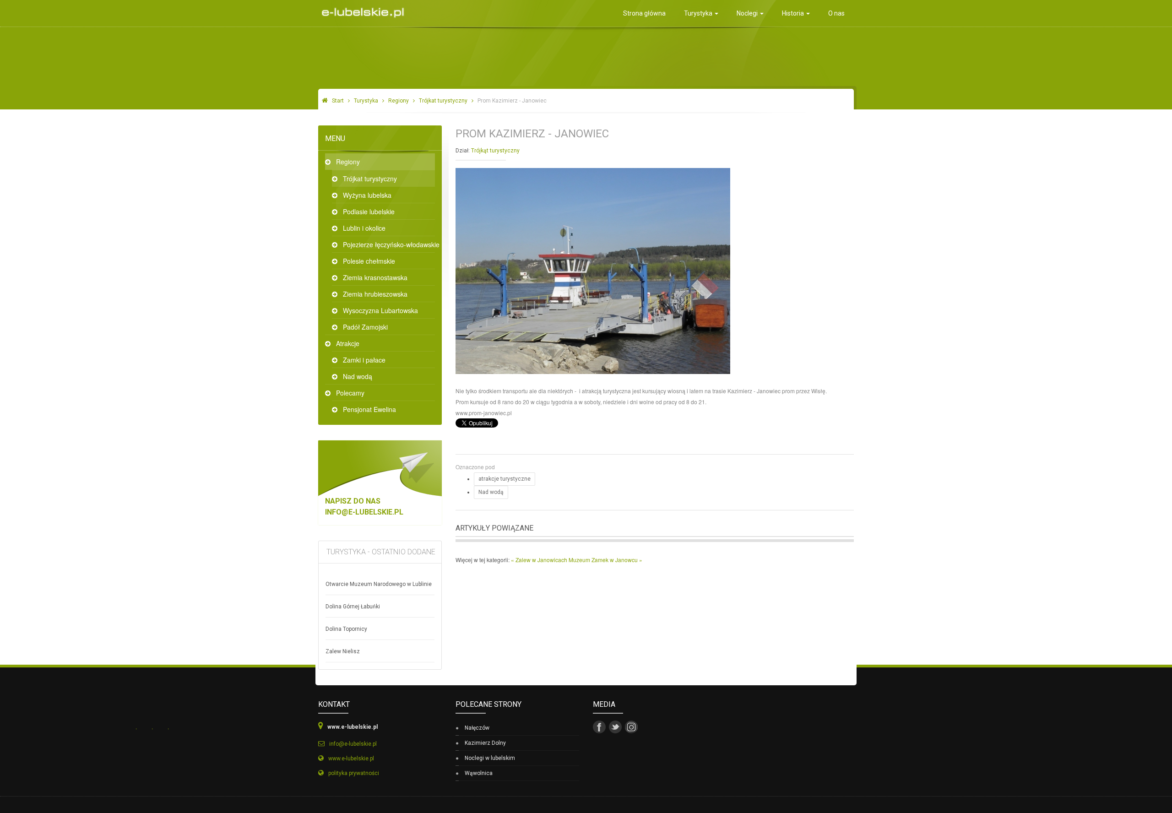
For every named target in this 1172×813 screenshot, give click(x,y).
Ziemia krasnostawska (375, 277)
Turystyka (699, 13)
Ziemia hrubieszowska (375, 293)
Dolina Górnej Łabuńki (353, 606)
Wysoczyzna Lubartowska (380, 310)
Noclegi (748, 13)
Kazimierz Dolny (485, 743)
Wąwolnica (479, 773)
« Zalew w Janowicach (540, 560)
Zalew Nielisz (343, 651)
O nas (836, 13)
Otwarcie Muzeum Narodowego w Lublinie (379, 584)
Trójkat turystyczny (443, 101)
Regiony (398, 101)
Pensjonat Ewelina (369, 409)
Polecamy (350, 392)
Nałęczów (477, 728)
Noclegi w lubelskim (490, 758)
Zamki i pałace (364, 359)
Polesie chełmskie (369, 261)
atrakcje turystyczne (504, 479)
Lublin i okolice (364, 228)
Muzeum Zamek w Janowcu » (605, 560)
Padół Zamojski (365, 326)
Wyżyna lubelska (367, 195)
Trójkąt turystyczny (495, 150)
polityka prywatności (353, 773)
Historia (793, 13)
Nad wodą (357, 376)
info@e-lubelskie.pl (364, 512)
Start (338, 101)
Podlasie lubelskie (369, 211)
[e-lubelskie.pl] (360, 9)
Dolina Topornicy (346, 629)
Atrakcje (347, 343)
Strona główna (644, 13)
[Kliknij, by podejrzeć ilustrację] (593, 270)
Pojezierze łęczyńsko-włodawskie (389, 244)
